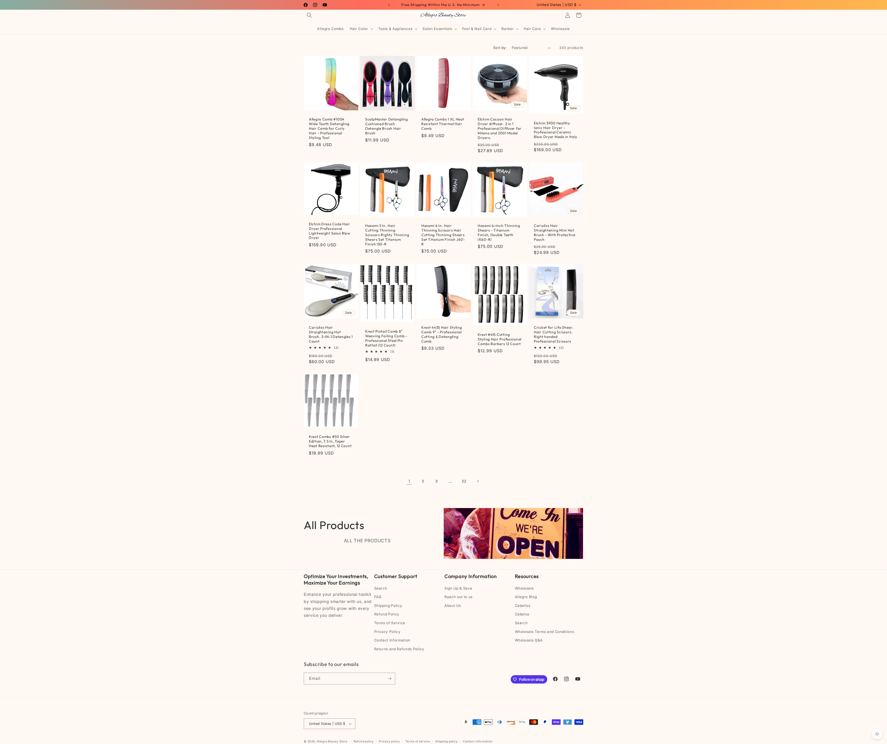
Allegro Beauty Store (332, 741)
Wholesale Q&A (529, 640)
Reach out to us (458, 597)
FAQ (378, 597)
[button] (309, 15)
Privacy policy (389, 741)
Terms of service (417, 741)
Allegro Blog (526, 597)
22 (464, 481)
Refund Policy (387, 614)
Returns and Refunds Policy (399, 649)
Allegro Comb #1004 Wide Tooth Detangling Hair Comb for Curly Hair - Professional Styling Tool (329, 128)
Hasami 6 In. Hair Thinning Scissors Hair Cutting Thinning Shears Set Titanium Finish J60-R (443, 234)
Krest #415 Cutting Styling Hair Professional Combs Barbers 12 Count (499, 339)
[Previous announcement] (389, 5)
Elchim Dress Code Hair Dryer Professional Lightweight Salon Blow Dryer (329, 231)
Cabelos (522, 614)
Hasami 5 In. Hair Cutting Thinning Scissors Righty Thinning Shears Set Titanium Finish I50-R (387, 234)
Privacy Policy (387, 632)
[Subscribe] (389, 679)
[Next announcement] (498, 5)
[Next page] (477, 481)
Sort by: (500, 47)
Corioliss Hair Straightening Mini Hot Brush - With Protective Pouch (554, 232)
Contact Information (392, 640)
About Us (452, 605)
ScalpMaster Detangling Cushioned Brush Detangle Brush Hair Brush (386, 126)
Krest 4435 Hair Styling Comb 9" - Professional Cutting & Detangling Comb (441, 334)
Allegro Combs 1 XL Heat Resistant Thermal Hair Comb (442, 124)
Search (380, 588)
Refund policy (364, 741)
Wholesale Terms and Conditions (544, 632)
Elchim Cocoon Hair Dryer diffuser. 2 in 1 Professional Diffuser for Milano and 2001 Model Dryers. (500, 128)
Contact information (477, 741)
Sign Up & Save (458, 588)
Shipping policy (446, 741)
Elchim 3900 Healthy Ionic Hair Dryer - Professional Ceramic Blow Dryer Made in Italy (555, 130)
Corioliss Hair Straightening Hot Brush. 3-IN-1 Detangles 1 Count (331, 334)
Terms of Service (389, 623)
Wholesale (524, 588)
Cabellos (523, 605)
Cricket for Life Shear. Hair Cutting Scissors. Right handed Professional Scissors (554, 334)
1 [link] (409, 481)
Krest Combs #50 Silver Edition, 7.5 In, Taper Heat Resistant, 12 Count (330, 441)
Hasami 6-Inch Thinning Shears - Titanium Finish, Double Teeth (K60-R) (499, 232)
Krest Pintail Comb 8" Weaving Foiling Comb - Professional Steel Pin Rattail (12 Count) (386, 338)
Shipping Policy (388, 605)
